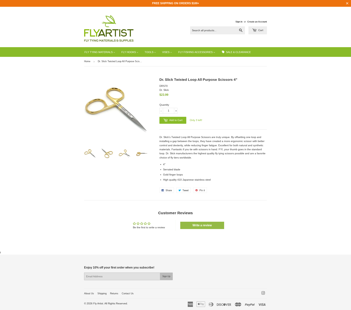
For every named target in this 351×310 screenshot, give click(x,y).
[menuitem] (99, 52)
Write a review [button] (202, 225)
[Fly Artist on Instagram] (263, 293)
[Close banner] (347, 3)
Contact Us (128, 293)
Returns (114, 293)
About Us (89, 293)
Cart (260, 30)
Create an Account (257, 21)
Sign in (238, 21)
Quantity (164, 104)
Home (87, 61)
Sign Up (166, 276)
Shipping (102, 293)
